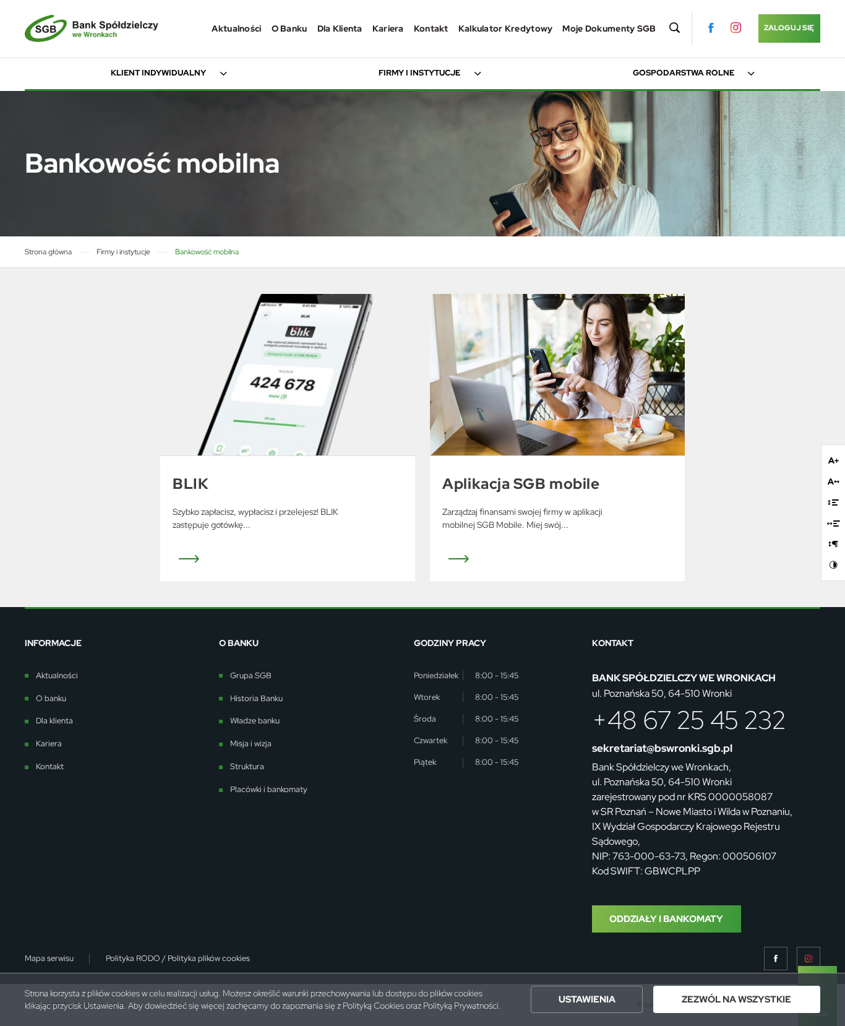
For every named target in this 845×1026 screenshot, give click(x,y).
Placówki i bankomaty (268, 790)
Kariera (388, 28)
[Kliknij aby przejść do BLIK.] (287, 374)
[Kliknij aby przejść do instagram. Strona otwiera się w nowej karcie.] (736, 28)
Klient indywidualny (158, 72)
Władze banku (255, 721)
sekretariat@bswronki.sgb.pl (662, 748)
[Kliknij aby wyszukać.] (674, 28)
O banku (289, 28)
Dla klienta (339, 28)
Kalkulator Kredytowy (505, 28)
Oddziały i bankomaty (666, 919)
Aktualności (236, 28)
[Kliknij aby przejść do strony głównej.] (91, 28)
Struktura (247, 767)
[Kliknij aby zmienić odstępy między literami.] (833, 481)
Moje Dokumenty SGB (609, 28)
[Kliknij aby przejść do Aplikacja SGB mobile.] (557, 374)
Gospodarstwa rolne (683, 72)
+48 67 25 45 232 (689, 720)
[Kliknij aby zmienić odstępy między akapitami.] (833, 544)
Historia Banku (256, 699)
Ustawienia (587, 999)
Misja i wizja (251, 744)
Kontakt (431, 28)
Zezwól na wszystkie (736, 999)
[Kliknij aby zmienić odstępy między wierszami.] (833, 502)
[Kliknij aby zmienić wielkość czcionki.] (833, 460)
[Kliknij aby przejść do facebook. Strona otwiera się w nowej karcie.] (711, 28)
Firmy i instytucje (419, 72)
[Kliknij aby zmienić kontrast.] (833, 565)
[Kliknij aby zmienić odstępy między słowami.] (833, 523)
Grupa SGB (251, 676)
